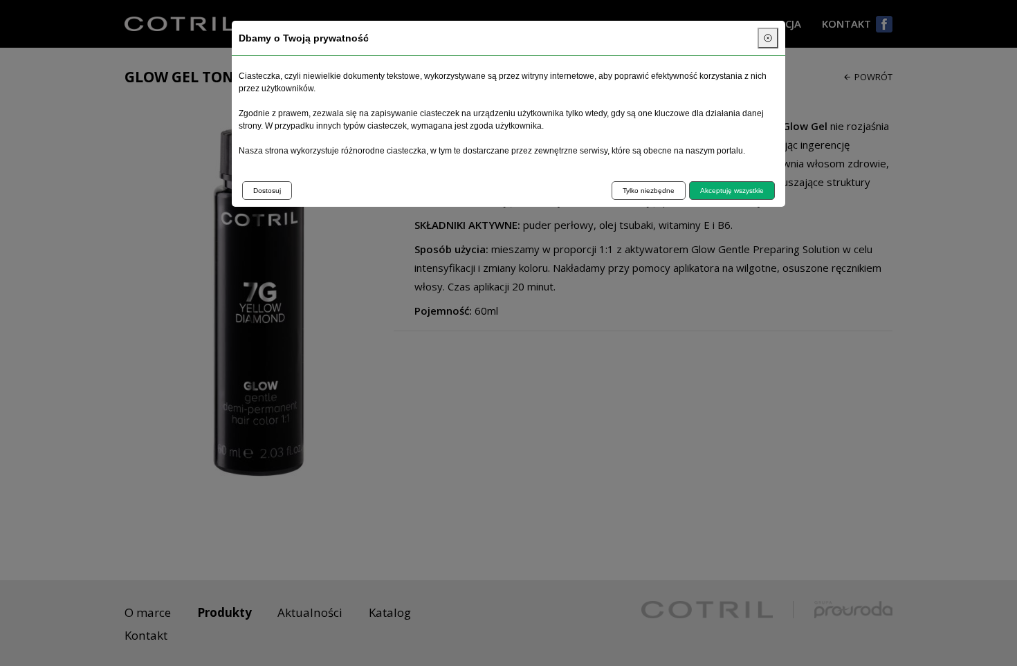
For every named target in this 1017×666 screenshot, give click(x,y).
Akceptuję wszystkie (732, 190)
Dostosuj (267, 190)
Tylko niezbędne (649, 190)
